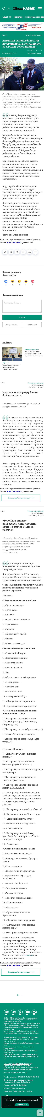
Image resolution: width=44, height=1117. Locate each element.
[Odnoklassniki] (20, 1012)
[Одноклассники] (17, 251)
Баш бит (7, 16)
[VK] (6, 1012)
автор (4, 35)
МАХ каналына (14, 242)
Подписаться (22, 1105)
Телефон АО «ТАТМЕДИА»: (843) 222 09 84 (18, 1091)
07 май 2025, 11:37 (9, 53)
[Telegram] (11, 251)
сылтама (28, 955)
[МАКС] (34, 1012)
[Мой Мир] (29, 251)
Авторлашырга (11, 325)
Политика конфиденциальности (15, 1073)
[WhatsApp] (23, 251)
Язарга (22, 317)
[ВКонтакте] (4, 251)
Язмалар (18, 16)
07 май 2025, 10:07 (37, 513)
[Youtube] (27, 1012)
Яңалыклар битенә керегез (19, 498)
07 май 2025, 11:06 (37, 385)
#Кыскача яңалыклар (34, 35)
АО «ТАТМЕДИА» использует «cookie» (16, 1064)
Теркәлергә (32, 325)
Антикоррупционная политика (14, 1088)
